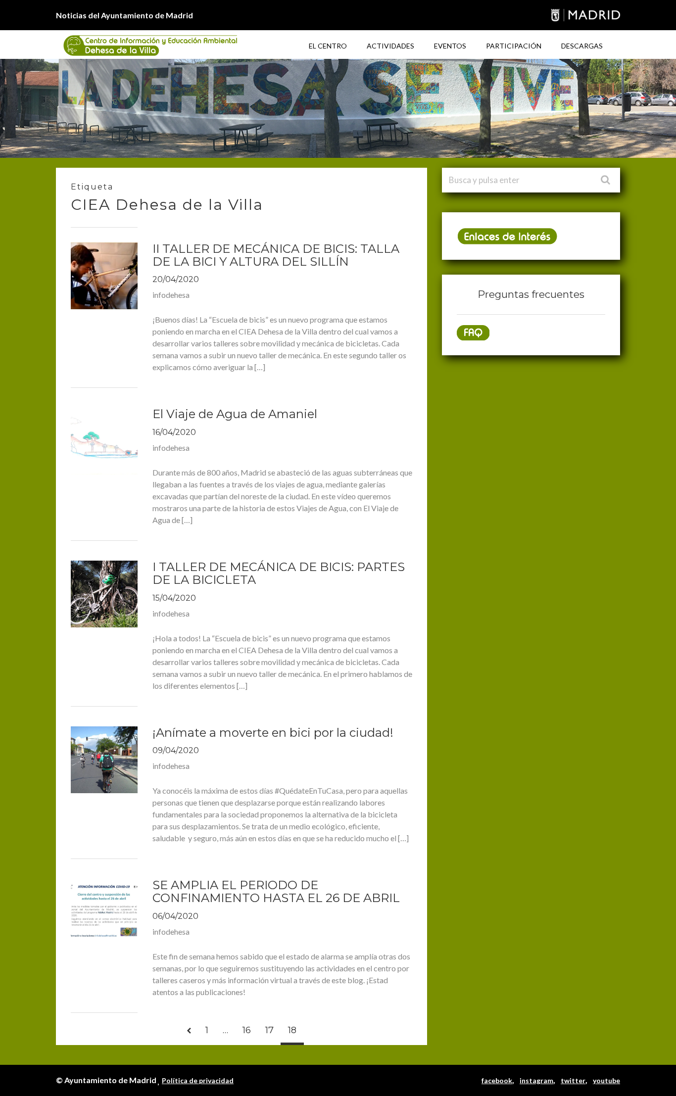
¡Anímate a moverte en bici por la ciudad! (272, 732)
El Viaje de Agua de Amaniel (234, 414)
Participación (513, 46)
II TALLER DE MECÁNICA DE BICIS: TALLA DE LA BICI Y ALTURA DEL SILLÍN (275, 255)
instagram (536, 1080)
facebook (497, 1080)
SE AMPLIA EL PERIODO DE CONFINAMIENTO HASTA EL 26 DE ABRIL (276, 891)
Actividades (390, 46)
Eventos (450, 46)
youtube (606, 1080)
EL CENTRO (328, 46)
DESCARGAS (582, 46)
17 (269, 1030)
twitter (573, 1080)
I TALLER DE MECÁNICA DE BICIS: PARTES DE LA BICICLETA (278, 573)
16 (246, 1030)
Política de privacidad (198, 1080)
